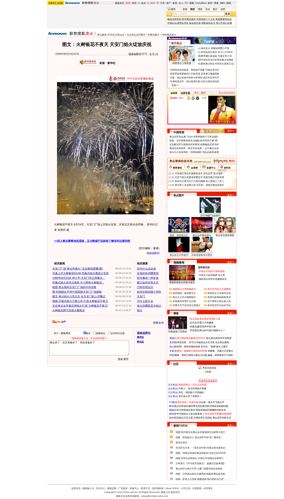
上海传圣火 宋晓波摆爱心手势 (214, 48)
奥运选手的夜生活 (222, 417)
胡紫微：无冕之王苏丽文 (220, 351)
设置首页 (76, 488)
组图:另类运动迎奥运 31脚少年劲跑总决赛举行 (200, 458)
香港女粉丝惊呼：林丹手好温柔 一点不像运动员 (194, 148)
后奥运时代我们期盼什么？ (211, 330)
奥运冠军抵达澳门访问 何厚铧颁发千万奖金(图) (193, 136)
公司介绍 (185, 488)
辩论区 (140, 341)
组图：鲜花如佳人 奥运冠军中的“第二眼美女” (199, 437)
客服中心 (134, 488)
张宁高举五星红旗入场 (219, 301)
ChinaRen (201, 3)
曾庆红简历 (181, 442)
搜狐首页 (119, 3)
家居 (175, 3)
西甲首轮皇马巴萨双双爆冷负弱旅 (216, 60)
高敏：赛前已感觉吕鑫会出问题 (191, 355)
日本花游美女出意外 (201, 255)
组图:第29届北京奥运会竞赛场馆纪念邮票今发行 (200, 432)
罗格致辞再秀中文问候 (184, 301)
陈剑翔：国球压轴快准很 (187, 346)
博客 (216, 3)
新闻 (128, 3)
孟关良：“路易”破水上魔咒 (214, 346)
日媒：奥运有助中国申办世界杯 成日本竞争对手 (194, 77)
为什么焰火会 (145, 301)
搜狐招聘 (111, 488)
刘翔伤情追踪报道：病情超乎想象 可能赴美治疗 (194, 70)
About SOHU (172, 488)
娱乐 (143, 3)
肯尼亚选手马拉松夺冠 (219, 305)
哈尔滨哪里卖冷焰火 (149, 305)
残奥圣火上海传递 (182, 63)
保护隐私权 (158, 488)
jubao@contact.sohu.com (154, 496)
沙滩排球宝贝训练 (202, 417)
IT (158, 3)
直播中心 (211, 167)
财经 (153, 3)
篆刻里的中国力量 (206, 326)
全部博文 (208, 488)
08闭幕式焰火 (169, 34)
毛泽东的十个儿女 (205, 19)
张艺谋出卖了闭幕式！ (190, 396)
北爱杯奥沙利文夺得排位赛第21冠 (216, 63)
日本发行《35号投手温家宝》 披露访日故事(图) (200, 463)
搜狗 (228, 3)
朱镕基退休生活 (223, 19)
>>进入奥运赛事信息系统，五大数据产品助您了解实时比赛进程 (92, 240)
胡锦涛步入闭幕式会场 (219, 293)
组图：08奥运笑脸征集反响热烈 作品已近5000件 (201, 453)
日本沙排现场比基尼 (184, 410)
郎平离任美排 (189, 19)
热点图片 (178, 195)
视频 (191, 3)
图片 (215, 9)
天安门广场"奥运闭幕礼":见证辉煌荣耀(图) (77, 268)
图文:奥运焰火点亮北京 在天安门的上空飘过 (78, 296)
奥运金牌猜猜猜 (227, 93)
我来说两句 (135, 54)
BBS (222, 3)
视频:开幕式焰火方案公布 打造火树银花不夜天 (80, 301)
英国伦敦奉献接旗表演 (219, 297)
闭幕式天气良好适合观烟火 (187, 305)
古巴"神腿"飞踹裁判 (210, 215)
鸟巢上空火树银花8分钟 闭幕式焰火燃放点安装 (80, 273)
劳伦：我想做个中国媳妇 (191, 392)
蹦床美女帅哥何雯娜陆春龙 (213, 279)
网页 (192, 9)
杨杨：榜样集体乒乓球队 (220, 355)
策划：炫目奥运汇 (179, 235)
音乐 (207, 9)
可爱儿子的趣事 (205, 322)
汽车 (162, 3)
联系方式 (145, 488)
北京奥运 (172, 384)
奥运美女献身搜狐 (225, 235)
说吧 (222, 9)
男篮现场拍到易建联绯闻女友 (211, 410)
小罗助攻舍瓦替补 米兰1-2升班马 (216, 52)
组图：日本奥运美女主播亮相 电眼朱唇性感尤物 (200, 474)
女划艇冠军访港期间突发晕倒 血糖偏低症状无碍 (194, 144)
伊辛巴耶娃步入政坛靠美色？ (189, 413)
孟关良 (193, 322)
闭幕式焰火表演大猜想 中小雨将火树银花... (78, 282)
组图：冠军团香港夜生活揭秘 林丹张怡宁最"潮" (193, 140)
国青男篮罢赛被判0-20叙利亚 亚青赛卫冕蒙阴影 (194, 73)
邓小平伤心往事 (224, 23)
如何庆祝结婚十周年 (149, 291)
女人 (181, 3)
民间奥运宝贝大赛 (183, 417)
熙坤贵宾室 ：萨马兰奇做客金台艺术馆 (195, 342)
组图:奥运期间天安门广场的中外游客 (74, 287)
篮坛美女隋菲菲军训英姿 (219, 338)
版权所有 (175, 492)
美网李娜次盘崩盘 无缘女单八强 (215, 56)
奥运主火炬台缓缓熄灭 (184, 297)
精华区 (140, 337)
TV (186, 3)
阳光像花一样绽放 (148, 277)
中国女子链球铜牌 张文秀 (212, 275)
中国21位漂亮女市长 (178, 23)
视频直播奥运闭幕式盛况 (182, 282)
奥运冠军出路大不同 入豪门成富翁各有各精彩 (199, 468)
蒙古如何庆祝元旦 (148, 282)
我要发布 (158, 322)
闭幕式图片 (153, 34)
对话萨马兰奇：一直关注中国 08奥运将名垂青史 (200, 447)
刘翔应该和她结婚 (219, 406)
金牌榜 (173, 93)
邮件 (210, 3)
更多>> (175, 85)
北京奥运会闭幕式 (136, 34)
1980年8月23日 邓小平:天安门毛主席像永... (78, 277)
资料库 (227, 167)
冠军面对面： (205, 267)
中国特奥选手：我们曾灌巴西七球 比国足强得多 (194, 81)
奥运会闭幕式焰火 (202, 235)
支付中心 (100, 488)
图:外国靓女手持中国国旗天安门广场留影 (77, 291)
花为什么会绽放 (146, 268)
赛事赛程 (177, 167)
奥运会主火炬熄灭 (179, 255)
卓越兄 (193, 326)
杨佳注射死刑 (174, 19)
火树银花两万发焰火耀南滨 (68, 310)
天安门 (141, 296)
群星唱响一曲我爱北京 (184, 293)
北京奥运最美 (222, 342)
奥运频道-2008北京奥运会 (110, 34)
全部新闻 (197, 488)
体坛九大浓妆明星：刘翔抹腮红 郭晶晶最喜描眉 (194, 152)
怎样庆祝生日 (145, 287)
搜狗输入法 (88, 488)
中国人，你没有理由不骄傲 (192, 388)
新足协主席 (195, 23)
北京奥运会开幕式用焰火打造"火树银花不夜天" (80, 305)
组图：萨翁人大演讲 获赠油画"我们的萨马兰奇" (200, 479)
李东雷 (193, 330)
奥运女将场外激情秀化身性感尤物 (191, 406)
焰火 (139, 310)
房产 (168, 3)
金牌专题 (185, 93)
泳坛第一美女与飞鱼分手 (211, 402)
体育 (134, 3)
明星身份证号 (208, 23)
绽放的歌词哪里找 (148, 273)
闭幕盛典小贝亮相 (177, 331)
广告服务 (123, 488)
